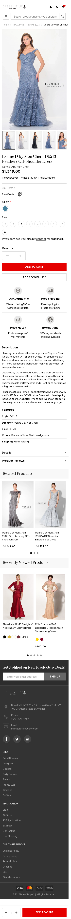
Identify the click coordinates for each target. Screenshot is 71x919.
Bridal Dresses (10, 758)
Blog (5, 809)
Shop (6, 751)
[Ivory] (14, 637)
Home (6, 25)
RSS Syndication (12, 820)
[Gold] (9, 637)
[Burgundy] (42, 639)
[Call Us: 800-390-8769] (57, 7)
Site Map (7, 825)
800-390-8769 (20, 718)
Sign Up (55, 676)
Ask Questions (47, 177)
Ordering (7, 866)
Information (10, 803)
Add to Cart (34, 266)
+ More (25, 637)
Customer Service (14, 844)
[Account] (50, 7)
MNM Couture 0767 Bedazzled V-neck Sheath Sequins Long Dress (49, 628)
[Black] (5, 637)
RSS (5, 871)
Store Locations (11, 877)
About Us (8, 814)
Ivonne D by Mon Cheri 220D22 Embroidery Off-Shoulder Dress (16, 536)
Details (6, 452)
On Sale (7, 795)
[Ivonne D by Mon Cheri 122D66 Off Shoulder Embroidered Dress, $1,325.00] (51, 504)
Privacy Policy (10, 855)
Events (6, 779)
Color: (6, 201)
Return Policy (10, 861)
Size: (6, 217)
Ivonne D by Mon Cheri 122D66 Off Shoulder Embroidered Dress (47, 536)
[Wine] (19, 637)
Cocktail (7, 768)
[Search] (62, 16)
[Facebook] (6, 739)
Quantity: (8, 248)
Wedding (7, 789)
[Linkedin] (27, 739)
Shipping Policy (11, 850)
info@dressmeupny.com (24, 728)
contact (41, 239)
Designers (8, 763)
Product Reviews (13, 460)
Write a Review (29, 177)
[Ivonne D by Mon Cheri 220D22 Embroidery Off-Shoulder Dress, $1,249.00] (18, 504)
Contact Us (9, 830)
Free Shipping (10, 836)
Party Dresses (10, 774)
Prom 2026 (9, 784)
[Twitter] (17, 739)
